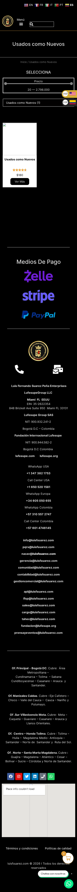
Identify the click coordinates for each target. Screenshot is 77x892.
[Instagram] (18, 776)
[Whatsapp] (51, 776)
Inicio (23, 62)
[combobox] (42, 24)
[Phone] (43, 776)
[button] (21, 24)
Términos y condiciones (22, 848)
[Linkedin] (34, 776)
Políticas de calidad (58, 848)
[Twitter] (26, 776)
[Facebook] (10, 776)
